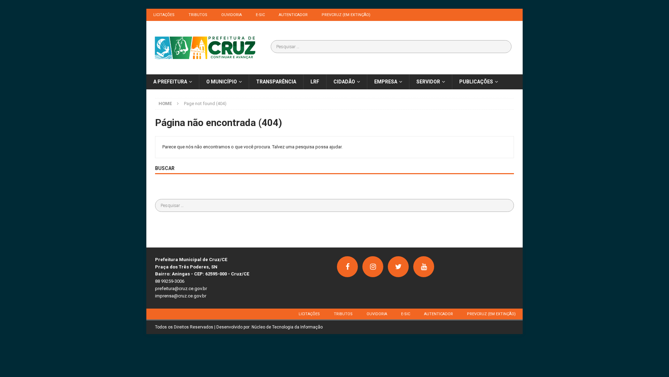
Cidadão (344, 81)
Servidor (428, 81)
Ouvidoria (231, 15)
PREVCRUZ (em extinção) (346, 15)
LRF (314, 81)
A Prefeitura (170, 81)
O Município (221, 81)
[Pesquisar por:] (391, 46)
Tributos (198, 15)
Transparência (276, 81)
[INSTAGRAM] (372, 266)
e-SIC (260, 15)
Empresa (385, 81)
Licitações (164, 15)
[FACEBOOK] (347, 266)
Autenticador (293, 15)
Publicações (476, 81)
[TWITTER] (398, 266)
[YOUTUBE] (423, 266)
